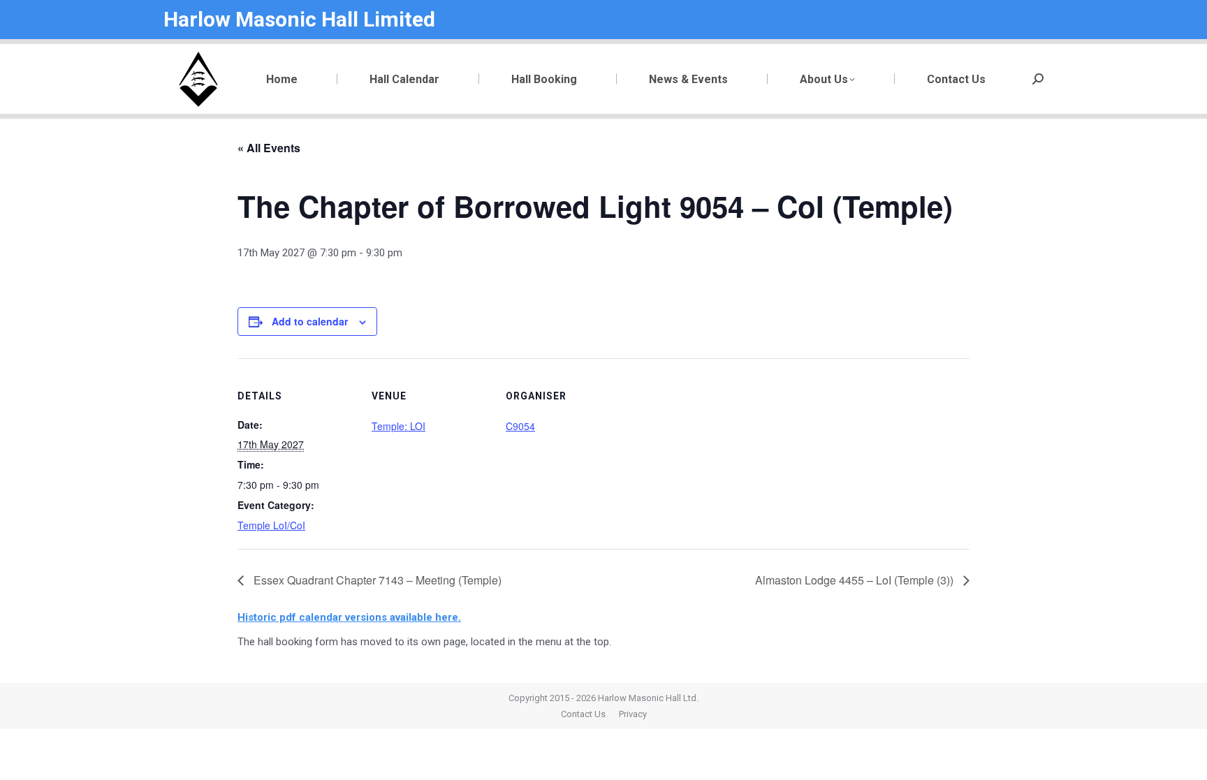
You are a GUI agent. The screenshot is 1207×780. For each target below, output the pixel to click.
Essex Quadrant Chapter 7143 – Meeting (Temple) (376, 580)
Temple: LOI (398, 426)
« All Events (268, 148)
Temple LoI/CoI (271, 525)
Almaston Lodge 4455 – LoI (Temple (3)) (855, 580)
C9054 (520, 426)
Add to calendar (310, 321)
